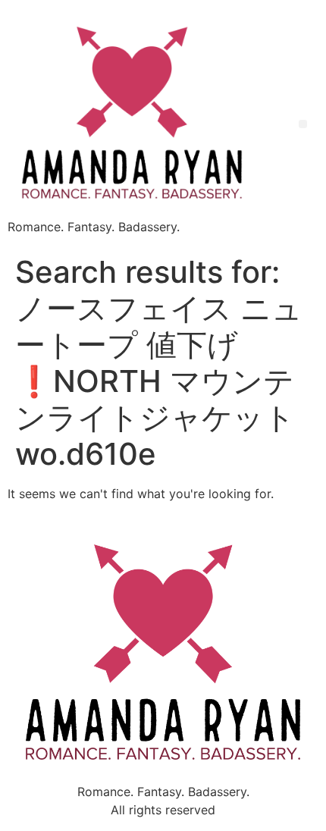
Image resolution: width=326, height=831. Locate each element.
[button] (303, 124)
